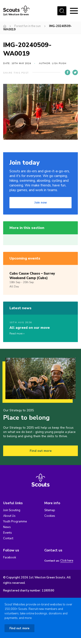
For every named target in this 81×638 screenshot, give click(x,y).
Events (7, 533)
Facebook (9, 557)
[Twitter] (75, 72)
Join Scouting (11, 510)
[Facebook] (67, 72)
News (7, 527)
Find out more (41, 451)
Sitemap (49, 510)
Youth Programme (15, 521)
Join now (40, 203)
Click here (66, 561)
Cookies (49, 516)
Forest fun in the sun (27, 26)
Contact (8, 538)
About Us (9, 516)
